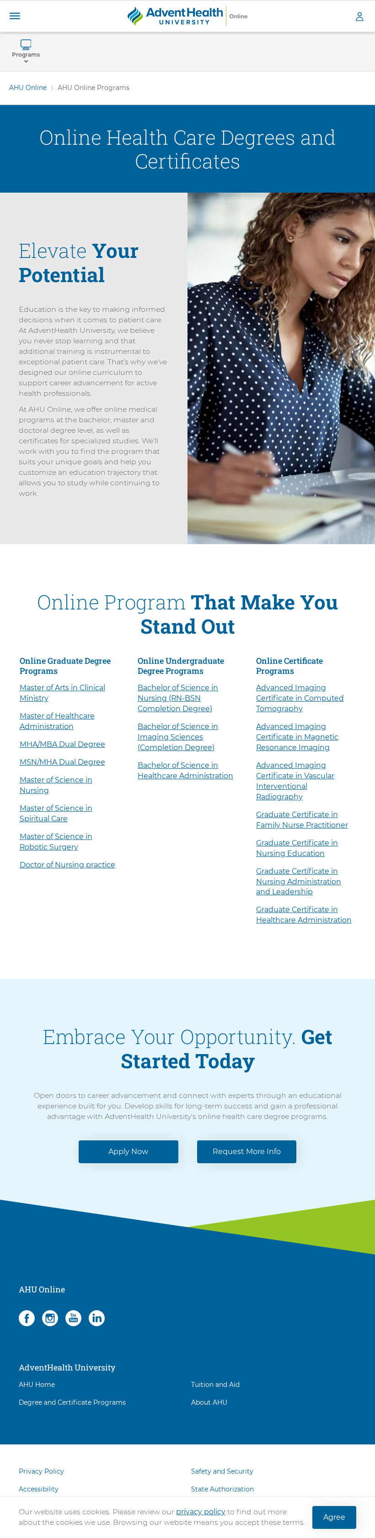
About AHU (209, 1402)
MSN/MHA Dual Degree (62, 762)
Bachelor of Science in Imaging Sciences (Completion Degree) (178, 737)
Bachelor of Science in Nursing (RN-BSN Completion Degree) (178, 698)
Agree (334, 1517)
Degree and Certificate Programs (72, 1402)
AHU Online (28, 87)
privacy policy (200, 1511)
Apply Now (128, 1151)
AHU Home (37, 1384)
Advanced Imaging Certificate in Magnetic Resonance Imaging (297, 737)
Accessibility (39, 1489)
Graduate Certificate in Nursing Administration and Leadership (298, 882)
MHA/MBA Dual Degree (62, 744)
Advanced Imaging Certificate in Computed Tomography (300, 698)
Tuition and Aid (215, 1384)
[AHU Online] (187, 15)
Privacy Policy (41, 1471)
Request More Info (247, 1151)
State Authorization (222, 1489)
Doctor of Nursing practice (67, 865)
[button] (14, 16)
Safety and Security (222, 1471)
